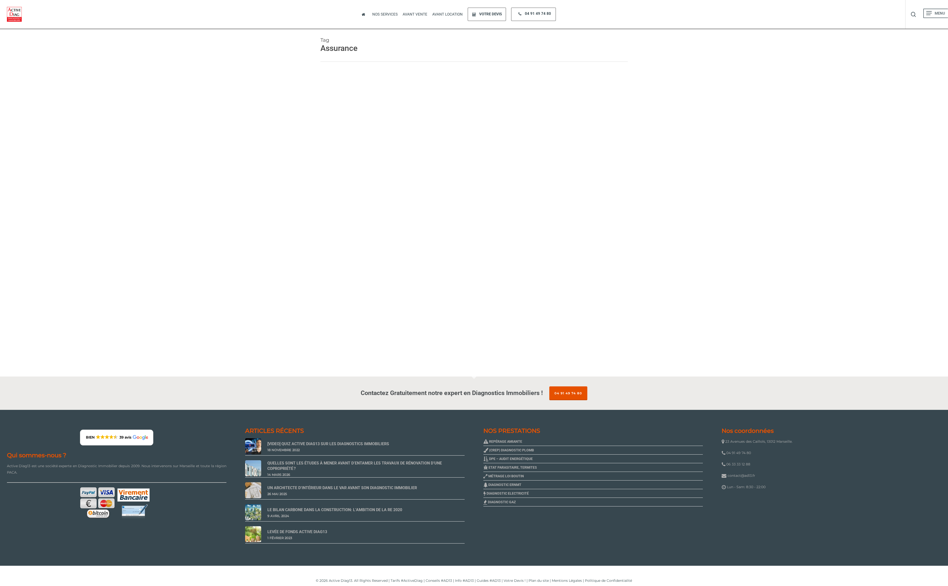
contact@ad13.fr (741, 475)
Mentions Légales (567, 580)
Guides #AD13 (489, 580)
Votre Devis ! (515, 580)
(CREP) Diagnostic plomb (511, 450)
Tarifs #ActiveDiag (407, 580)
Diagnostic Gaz (501, 502)
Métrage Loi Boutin (506, 476)
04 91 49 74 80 (568, 393)
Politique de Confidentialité (608, 580)
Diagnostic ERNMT (504, 485)
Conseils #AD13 (439, 580)
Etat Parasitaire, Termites (512, 467)
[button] (929, 13)
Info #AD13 (464, 580)
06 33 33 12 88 (737, 464)
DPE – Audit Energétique (510, 459)
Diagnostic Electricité (507, 493)
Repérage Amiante (505, 441)
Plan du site (539, 580)
